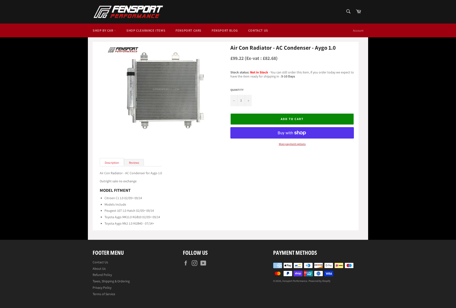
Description (112, 163)
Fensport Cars (188, 30)
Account (358, 31)
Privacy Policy (102, 287)
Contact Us (258, 30)
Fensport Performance (294, 281)
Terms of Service (104, 294)
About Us (99, 268)
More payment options (292, 144)
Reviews (134, 163)
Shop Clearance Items (145, 30)
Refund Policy (102, 275)
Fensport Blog (225, 30)
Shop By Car (103, 30)
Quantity (236, 89)
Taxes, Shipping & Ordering (111, 281)
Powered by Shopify (319, 281)
